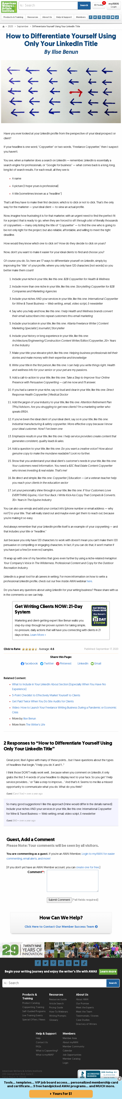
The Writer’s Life (35, 725)
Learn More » (38, 635)
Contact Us (42, 1042)
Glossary (53, 1020)
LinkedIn (83, 664)
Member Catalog (71, 1058)
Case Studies (82, 1020)
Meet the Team (84, 1011)
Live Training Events (32, 1015)
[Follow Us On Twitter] (95, 17)
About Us (47, 17)
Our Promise (82, 1003)
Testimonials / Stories (87, 1015)
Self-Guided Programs (33, 1011)
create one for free (87, 867)
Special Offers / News (33, 1019)
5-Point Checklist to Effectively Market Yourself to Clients (46, 695)
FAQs (38, 1046)
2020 (11, 26)
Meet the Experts (85, 1007)
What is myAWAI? (45, 1054)
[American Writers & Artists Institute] (9, 7)
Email (98, 664)
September (23, 26)
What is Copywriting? (47, 1050)
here (89, 581)
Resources (32, 17)
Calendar (67, 1050)
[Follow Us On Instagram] (108, 17)
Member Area (70, 1038)
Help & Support (64, 17)
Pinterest (65, 664)
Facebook (31, 664)
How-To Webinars (58, 1011)
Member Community (73, 1046)
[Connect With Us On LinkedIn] (104, 17)
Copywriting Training (33, 1007)
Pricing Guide (56, 1007)
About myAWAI (70, 1042)
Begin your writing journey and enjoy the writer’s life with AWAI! (60, 971)
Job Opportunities (72, 1054)
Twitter (49, 664)
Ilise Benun (29, 718)
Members (81, 17)
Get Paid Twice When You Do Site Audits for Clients (43, 701)
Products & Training (13, 17)
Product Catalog (31, 1003)
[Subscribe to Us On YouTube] (112, 17)
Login (65, 1062)
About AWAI (82, 999)
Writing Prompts (57, 1015)
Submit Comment (59, 900)
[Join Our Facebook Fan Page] (90, 17)
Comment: (36, 872)
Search (84, 5)
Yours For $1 (62, 1094)
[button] (98, 5)
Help (38, 1038)
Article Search (56, 1003)
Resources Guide (58, 999)
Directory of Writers (86, 1024)
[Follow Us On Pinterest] (99, 17)
